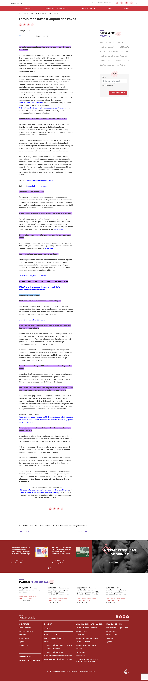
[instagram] (117, 3)
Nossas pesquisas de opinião (54, 638)
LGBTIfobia (124, 47)
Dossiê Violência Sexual (55, 652)
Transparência (24, 638)
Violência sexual (106, 47)
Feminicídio (114, 51)
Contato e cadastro (26, 631)
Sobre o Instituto (25, 628)
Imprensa (22, 635)
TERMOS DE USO (25, 656)
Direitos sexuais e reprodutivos (113, 65)
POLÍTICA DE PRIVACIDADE (29, 661)
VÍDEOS (47, 628)
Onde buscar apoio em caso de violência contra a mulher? (87, 660)
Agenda (109, 642)
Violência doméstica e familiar (113, 42)
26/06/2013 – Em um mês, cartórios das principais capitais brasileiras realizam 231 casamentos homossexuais (58, 591)
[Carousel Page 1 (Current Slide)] (48, 568)
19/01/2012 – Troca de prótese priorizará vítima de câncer (29, 590)
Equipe (21, 642)
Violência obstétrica (83, 642)
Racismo (103, 51)
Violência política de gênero (86, 645)
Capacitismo (80, 656)
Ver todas (113, 562)
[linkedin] (131, 3)
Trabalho (125, 51)
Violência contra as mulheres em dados (58, 656)
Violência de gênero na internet (113, 56)
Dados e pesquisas (17, 561)
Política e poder (122, 61)
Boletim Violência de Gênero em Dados (58, 659)
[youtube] (126, 3)
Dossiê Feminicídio (53, 649)
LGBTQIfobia (80, 652)
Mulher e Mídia (106, 61)
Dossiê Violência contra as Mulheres (59, 645)
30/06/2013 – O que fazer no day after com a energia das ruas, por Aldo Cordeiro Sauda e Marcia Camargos (88, 591)
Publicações (23, 645)
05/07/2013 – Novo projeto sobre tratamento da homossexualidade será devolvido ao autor (116, 591)
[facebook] (121, 3)
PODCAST (48, 624)
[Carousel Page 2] (50, 568)
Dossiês (47, 642)
